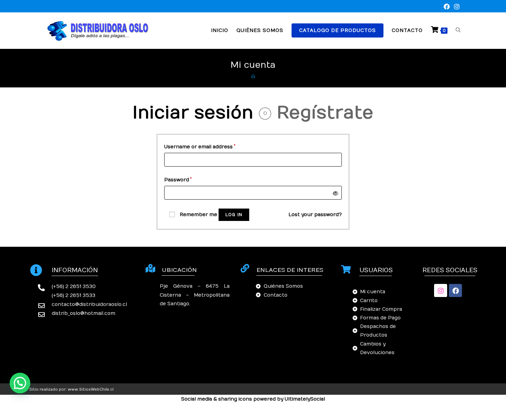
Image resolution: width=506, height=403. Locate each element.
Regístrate (325, 113)
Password (178, 179)
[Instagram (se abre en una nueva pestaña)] (456, 7)
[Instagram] (440, 290)
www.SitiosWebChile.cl (91, 389)
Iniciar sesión (193, 113)
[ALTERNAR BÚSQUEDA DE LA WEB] (458, 30)
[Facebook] (455, 290)
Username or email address (199, 146)
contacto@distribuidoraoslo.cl (89, 304)
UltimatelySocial (305, 399)
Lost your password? (315, 215)
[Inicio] (253, 76)
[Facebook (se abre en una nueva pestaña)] (447, 7)
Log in (233, 214)
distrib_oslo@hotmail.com (83, 313)
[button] (20, 383)
